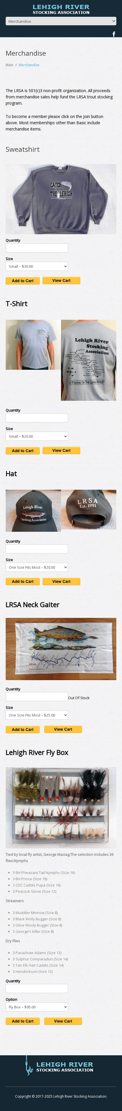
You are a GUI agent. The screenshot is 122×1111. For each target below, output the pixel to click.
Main (9, 65)
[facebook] (114, 34)
